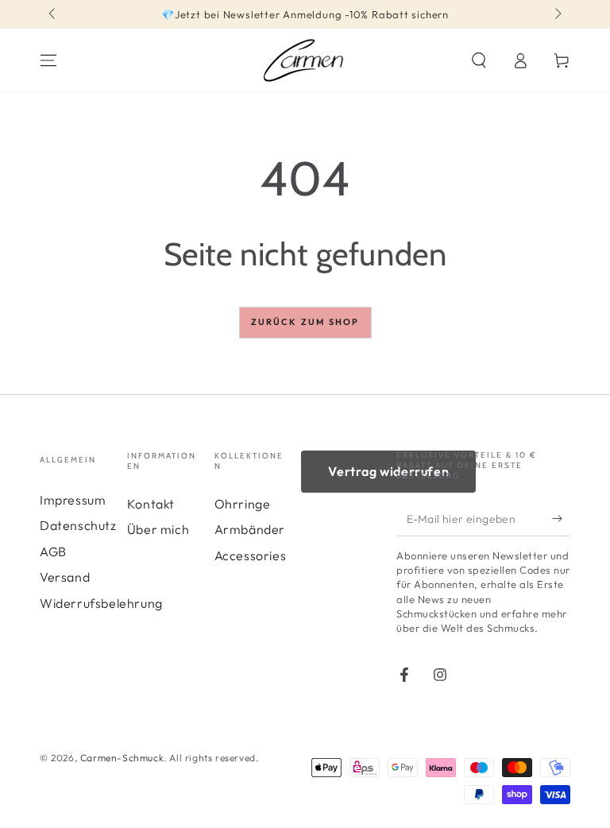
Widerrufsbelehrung (101, 603)
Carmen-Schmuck (122, 758)
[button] (479, 60)
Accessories (250, 555)
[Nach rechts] (556, 14)
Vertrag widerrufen (388, 471)
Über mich (158, 529)
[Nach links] (53, 14)
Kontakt (151, 504)
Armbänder (249, 529)
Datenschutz (78, 525)
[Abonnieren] (561, 518)
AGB (53, 551)
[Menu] (48, 60)
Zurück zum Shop (305, 321)
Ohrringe (242, 504)
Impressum (73, 500)
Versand (65, 577)
